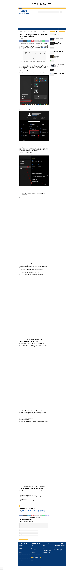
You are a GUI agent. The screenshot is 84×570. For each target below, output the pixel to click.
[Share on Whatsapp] (43, 41)
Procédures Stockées (34, 549)
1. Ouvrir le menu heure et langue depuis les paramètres (34, 54)
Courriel (20, 531)
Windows (20, 557)
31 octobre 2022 (23, 38)
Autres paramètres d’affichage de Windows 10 (31, 58)
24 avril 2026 (56, 66)
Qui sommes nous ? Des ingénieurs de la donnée (59, 546)
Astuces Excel (21, 559)
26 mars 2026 (56, 70)
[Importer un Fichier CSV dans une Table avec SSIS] (52, 43)
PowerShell (20, 552)
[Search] (61, 12)
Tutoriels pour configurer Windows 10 (31, 59)
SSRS (20, 549)
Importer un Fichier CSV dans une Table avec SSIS (58, 43)
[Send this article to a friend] (36, 41)
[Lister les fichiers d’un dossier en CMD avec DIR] (52, 70)
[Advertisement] (42, 21)
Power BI (20, 548)
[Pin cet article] (32, 41)
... (58, 553)
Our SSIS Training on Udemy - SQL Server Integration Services (42, 3)
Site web (20, 534)
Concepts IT (32, 560)
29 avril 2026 (56, 57)
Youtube (44, 545)
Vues (31, 548)
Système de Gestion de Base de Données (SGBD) (59, 38)
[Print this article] (40, 41)
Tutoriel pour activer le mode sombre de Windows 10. (30, 513)
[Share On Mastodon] (47, 41)
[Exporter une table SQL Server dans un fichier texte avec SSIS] (52, 61)
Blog (31, 559)
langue (43, 47)
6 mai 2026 (56, 48)
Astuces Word (21, 560)
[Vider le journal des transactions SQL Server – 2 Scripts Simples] (52, 34)
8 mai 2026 (56, 44)
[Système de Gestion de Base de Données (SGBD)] (52, 39)
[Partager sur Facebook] (21, 41)
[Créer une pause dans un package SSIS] (52, 56)
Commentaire (21, 522)
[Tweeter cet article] (25, 41)
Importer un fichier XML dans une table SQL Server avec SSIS (59, 47)
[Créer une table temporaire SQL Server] (52, 65)
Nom (20, 529)
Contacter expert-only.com (46, 552)
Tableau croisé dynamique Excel (25, 506)
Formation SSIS (21, 545)
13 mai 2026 (56, 35)
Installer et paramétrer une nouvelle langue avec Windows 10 (34, 53)
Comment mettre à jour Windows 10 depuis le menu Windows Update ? (34, 510)
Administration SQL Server (34, 553)
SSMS (32, 555)
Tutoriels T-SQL (33, 545)
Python (20, 553)
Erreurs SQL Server (33, 552)
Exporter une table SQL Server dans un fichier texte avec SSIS (59, 60)
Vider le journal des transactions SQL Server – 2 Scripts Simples (58, 34)
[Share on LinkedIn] (29, 41)
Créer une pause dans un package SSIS (58, 56)
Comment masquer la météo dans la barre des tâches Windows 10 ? (33, 511)
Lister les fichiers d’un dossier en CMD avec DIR (59, 69)
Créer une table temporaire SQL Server (59, 65)
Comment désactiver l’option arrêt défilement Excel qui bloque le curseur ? (59, 74)
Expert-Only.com (41, 564)
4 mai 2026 (56, 53)
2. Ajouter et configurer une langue (30, 55)
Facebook (44, 548)
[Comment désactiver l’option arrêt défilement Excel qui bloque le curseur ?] (52, 74)
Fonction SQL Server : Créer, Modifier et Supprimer (58, 52)
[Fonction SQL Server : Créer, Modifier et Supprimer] (52, 52)
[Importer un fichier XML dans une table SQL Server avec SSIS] (52, 48)
